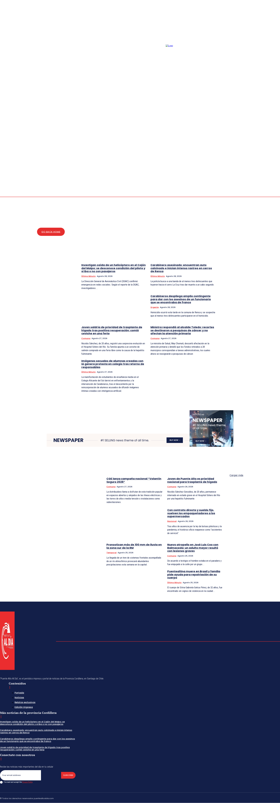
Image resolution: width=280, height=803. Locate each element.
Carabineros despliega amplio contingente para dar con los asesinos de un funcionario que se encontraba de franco (180, 299)
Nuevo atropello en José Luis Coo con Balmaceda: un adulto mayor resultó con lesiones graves (192, 548)
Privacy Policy (27, 782)
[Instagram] (276, 159)
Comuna (85, 338)
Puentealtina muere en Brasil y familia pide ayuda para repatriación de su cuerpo (193, 574)
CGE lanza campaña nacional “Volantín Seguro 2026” (133, 480)
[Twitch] (265, 798)
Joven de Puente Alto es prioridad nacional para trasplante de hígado (192, 480)
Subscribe (68, 775)
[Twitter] (272, 798)
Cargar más (236, 475)
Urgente (154, 307)
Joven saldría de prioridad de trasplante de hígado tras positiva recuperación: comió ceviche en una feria (111, 330)
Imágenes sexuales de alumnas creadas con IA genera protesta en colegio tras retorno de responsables (112, 364)
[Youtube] (273, 163)
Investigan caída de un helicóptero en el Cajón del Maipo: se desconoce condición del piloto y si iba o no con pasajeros (113, 268)
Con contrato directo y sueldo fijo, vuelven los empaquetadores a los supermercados (191, 513)
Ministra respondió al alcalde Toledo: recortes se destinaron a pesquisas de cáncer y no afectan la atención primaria (182, 330)
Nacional (172, 521)
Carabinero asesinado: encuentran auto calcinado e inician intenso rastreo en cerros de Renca (181, 268)
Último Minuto (88, 276)
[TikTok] (258, 798)
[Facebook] (273, 159)
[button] (262, 161)
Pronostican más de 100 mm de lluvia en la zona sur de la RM (134, 546)
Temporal (111, 552)
